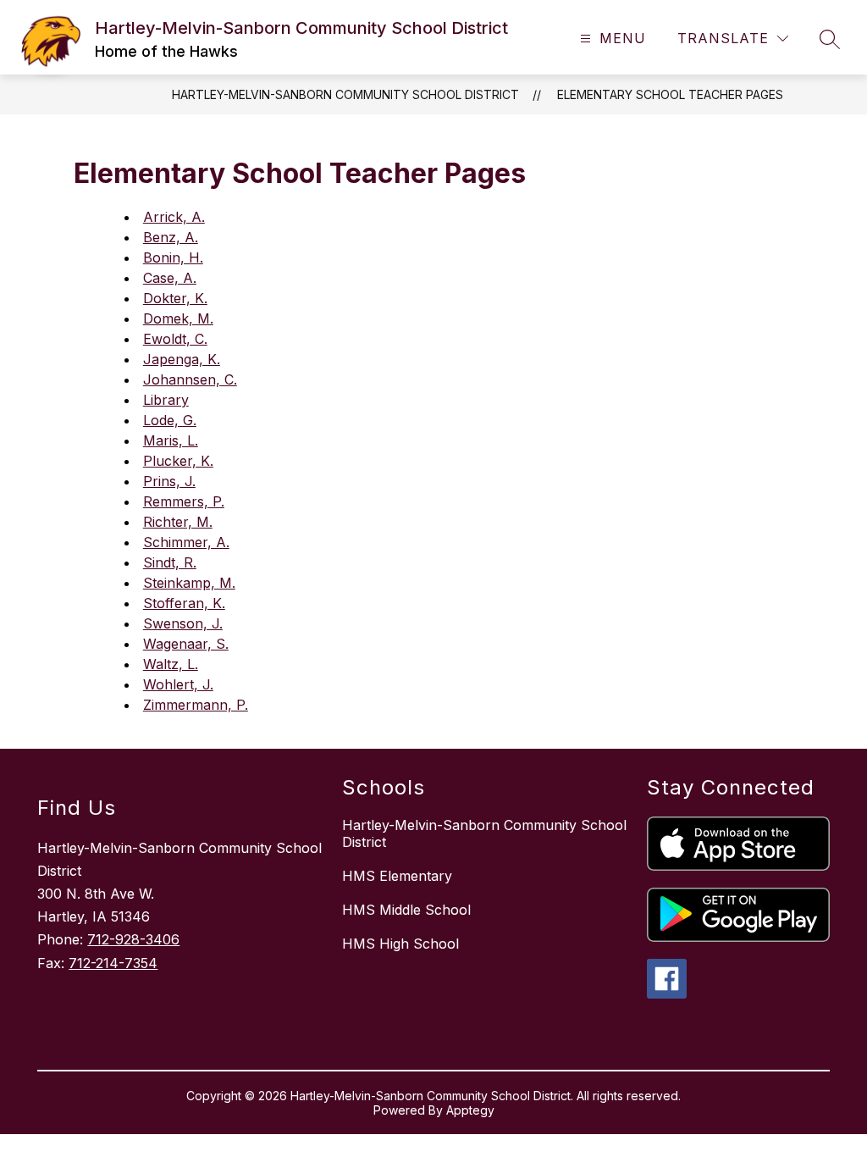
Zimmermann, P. (195, 704)
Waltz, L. (170, 664)
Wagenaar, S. (186, 643)
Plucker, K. (178, 460)
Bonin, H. (173, 257)
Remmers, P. (183, 501)
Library (166, 399)
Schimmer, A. (186, 542)
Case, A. (169, 277)
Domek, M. (178, 318)
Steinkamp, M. (189, 582)
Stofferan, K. (184, 603)
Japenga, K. (181, 359)
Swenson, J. (183, 623)
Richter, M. (178, 521)
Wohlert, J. (178, 684)
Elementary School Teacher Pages (670, 94)
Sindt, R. (169, 562)
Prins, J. (169, 481)
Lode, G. (169, 420)
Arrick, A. (174, 216)
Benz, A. (170, 237)
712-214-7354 (113, 963)
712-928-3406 (133, 939)
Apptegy (470, 1110)
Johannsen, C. (190, 379)
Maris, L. (170, 440)
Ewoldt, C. (175, 338)
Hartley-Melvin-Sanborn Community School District (345, 94)
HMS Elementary (397, 875)
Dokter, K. (175, 298)
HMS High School (400, 943)
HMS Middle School (406, 909)
